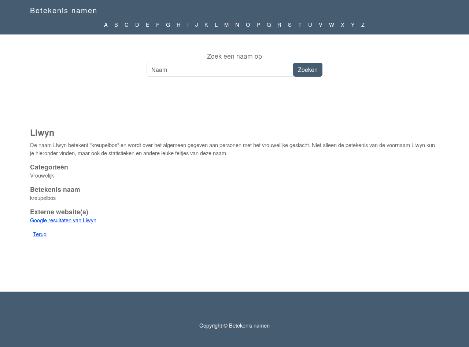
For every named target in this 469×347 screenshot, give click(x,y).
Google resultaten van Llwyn (63, 220)
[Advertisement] (234, 106)
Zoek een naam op (234, 56)
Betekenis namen (63, 10)
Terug (40, 234)
